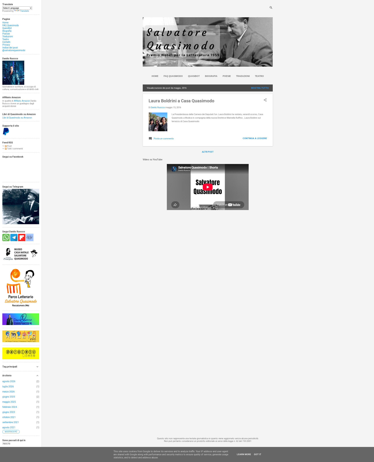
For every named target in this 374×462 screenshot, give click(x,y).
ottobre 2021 (9, 417)
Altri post (208, 152)
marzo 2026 (8, 391)
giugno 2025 (8, 396)
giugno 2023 (8, 412)
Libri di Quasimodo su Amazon (17, 117)
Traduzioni (243, 76)
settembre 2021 (10, 422)
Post (9, 146)
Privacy (6, 44)
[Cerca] (271, 8)
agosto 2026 (8, 381)
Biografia (211, 76)
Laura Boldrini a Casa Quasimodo (181, 100)
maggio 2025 (9, 401)
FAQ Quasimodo (173, 76)
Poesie (227, 76)
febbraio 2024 (9, 407)
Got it (257, 454)
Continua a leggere (255, 138)
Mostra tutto (260, 88)
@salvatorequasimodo (13, 50)
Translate (24, 11)
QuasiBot (194, 76)
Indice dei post (10, 47)
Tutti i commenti (15, 148)
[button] (265, 100)
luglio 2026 (8, 386)
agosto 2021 (8, 427)
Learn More (244, 454)
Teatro (259, 76)
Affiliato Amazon (22, 101)
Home (155, 76)
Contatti (6, 42)
